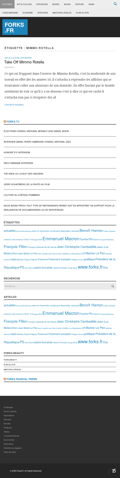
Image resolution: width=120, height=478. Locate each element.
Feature (79, 4)
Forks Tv (13, 121)
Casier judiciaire (109, 231)
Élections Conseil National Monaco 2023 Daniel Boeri (36, 131)
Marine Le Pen (95, 253)
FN (90, 239)
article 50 (35, 231)
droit (40, 239)
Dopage (35, 239)
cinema (7, 239)
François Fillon (15, 246)
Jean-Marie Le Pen (27, 253)
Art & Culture (24, 4)
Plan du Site (82, 12)
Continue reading (14, 104)
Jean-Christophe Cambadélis (77, 246)
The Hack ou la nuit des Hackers (23, 173)
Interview (43, 12)
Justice (65, 253)
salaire (37, 267)
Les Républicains (75, 253)
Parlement (43, 259)
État (105, 267)
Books (67, 4)
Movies (55, 4)
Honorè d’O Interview (17, 152)
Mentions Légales (61, 12)
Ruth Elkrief (29, 268)
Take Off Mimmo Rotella (24, 61)
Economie (28, 12)
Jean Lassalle (43, 253)
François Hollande (36, 247)
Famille (84, 239)
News (91, 4)
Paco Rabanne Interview (18, 163)
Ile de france (50, 247)
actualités (10, 231)
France (95, 239)
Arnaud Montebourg (23, 231)
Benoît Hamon (91, 230)
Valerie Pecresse (60, 267)
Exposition (42, 4)
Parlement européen (60, 259)
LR (83, 253)
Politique (7, 4)
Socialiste (47, 267)
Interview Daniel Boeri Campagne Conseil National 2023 (37, 141)
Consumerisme (10, 12)
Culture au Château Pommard (22, 194)
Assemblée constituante (50, 231)
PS (22, 267)
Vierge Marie (72, 268)
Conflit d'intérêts (16, 239)
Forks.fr (14, 27)
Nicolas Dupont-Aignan (27, 259)
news (13, 259)
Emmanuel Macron (61, 238)
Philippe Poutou (77, 259)
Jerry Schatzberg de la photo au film (27, 184)
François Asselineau (106, 239)
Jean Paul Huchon (55, 253)
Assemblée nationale (70, 230)
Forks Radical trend (22, 379)
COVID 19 (27, 239)
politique (89, 259)
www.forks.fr (90, 266)
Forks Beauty (10, 359)
